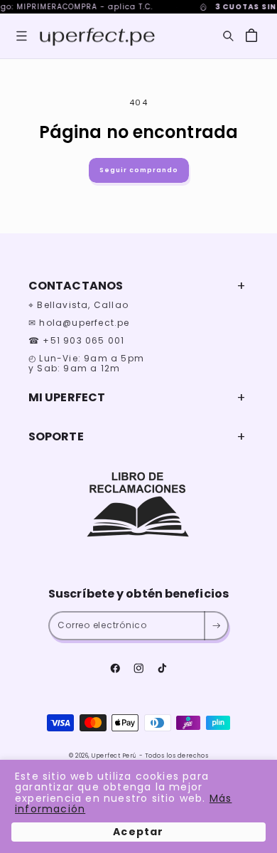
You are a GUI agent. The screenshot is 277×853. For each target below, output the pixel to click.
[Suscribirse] (215, 626)
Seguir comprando (138, 170)
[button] (21, 36)
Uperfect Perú (114, 755)
